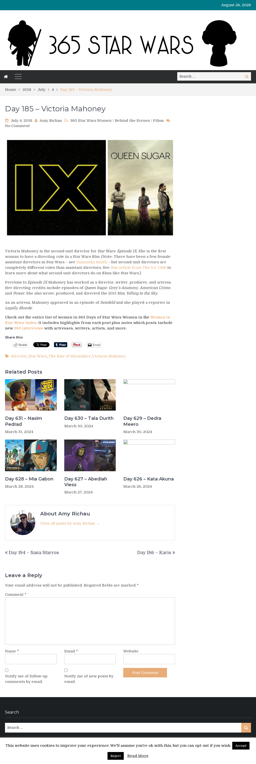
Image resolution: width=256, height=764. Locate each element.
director (19, 356)
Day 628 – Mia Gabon (29, 479)
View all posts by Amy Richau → (70, 523)
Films (158, 120)
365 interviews (28, 328)
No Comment (17, 126)
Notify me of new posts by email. (89, 679)
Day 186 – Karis (154, 552)
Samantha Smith (91, 262)
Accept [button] (240, 746)
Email (71, 651)
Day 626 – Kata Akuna (148, 479)
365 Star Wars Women (91, 120)
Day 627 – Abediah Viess (85, 481)
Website (130, 651)
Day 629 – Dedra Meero (142, 421)
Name (12, 651)
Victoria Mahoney (109, 356)
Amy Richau (51, 120)
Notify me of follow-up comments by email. (26, 679)
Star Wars (37, 356)
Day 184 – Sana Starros (34, 552)
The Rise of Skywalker (69, 356)
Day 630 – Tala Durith (89, 418)
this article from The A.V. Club (138, 267)
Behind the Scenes (132, 120)
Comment (15, 594)
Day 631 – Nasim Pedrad (23, 421)
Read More (137, 756)
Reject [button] (115, 756)
